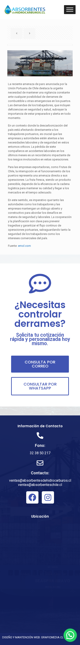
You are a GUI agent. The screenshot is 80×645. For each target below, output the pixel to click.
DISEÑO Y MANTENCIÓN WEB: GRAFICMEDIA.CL (33, 637)
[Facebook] (32, 497)
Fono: (40, 445)
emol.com (24, 245)
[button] (70, 635)
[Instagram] (48, 497)
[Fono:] (40, 435)
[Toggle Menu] (69, 9)
